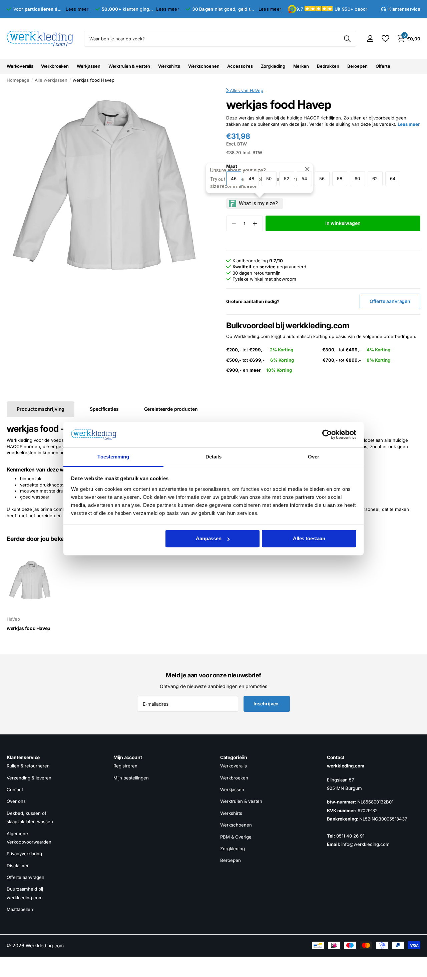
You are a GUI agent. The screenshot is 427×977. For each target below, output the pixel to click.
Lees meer (77, 9)
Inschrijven (267, 703)
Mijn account (127, 757)
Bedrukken (328, 66)
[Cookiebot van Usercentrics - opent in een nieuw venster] (327, 435)
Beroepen (357, 66)
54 (304, 178)
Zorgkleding (273, 66)
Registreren (125, 765)
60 (357, 178)
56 (322, 178)
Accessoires (240, 66)
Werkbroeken (55, 66)
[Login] (370, 38)
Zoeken (347, 39)
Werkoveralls (20, 66)
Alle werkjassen (51, 80)
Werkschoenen (203, 66)
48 (251, 178)
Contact (15, 789)
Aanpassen (209, 539)
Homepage (18, 80)
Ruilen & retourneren (28, 765)
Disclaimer (18, 865)
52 (286, 178)
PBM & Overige (236, 836)
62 (375, 178)
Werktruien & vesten (129, 66)
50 (269, 178)
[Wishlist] (385, 38)
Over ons (16, 801)
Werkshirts (169, 66)
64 (393, 178)
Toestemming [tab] (113, 456)
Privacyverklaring (24, 853)
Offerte (383, 66)
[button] (255, 223)
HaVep (256, 90)
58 (339, 178)
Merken (301, 66)
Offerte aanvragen (25, 877)
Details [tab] (213, 456)
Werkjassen (88, 66)
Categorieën (233, 757)
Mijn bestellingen (131, 777)
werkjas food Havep (28, 628)
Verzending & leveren (29, 777)
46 (234, 178)
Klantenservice (23, 757)
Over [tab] (313, 456)
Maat (231, 166)
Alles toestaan (309, 539)
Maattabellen (20, 909)
